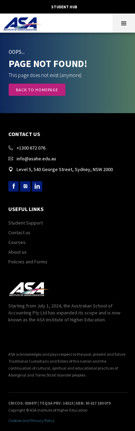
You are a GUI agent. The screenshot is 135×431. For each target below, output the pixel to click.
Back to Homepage (37, 89)
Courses (17, 242)
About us (17, 252)
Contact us (19, 232)
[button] (123, 23)
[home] (24, 22)
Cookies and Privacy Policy (31, 420)
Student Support (25, 223)
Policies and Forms (27, 262)
